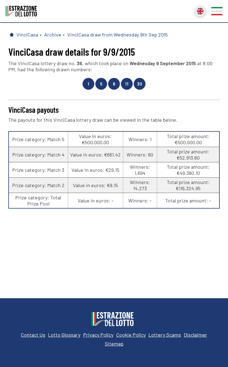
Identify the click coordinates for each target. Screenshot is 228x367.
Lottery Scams (164, 335)
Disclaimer (195, 335)
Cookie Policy (131, 335)
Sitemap (114, 344)
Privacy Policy (98, 335)
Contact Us (33, 335)
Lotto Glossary (64, 335)
